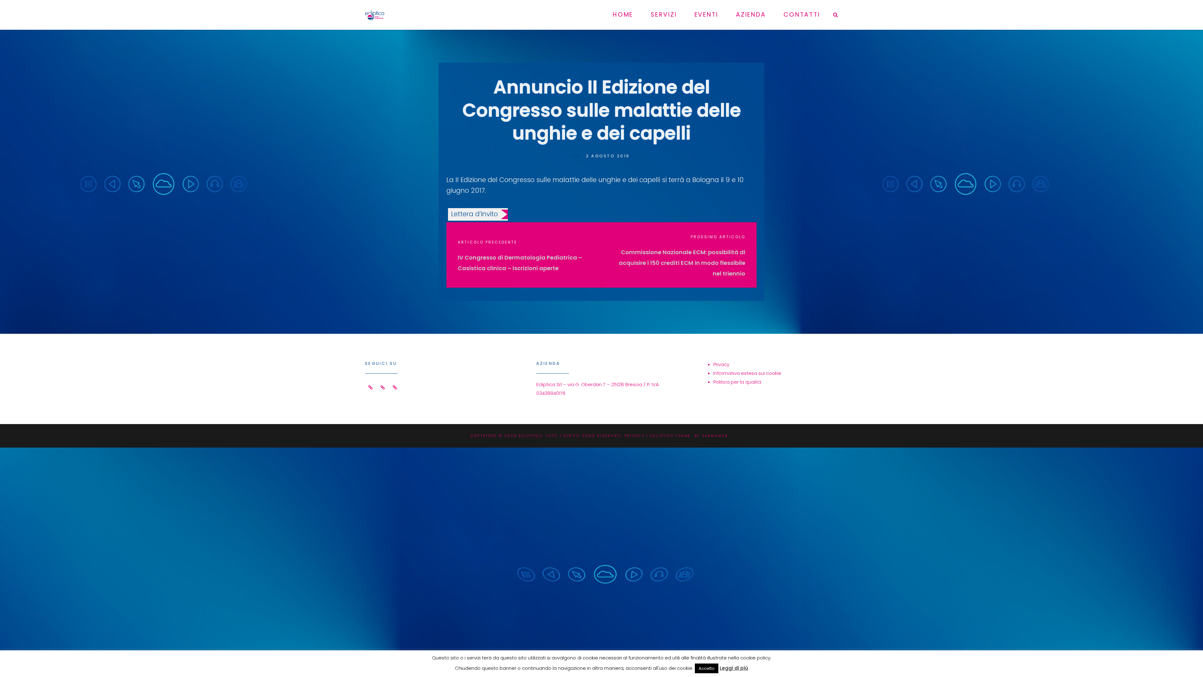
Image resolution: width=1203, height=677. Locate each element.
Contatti (802, 14)
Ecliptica (531, 435)
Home (623, 14)
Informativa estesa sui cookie (747, 373)
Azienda (751, 14)
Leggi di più (734, 668)
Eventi (706, 14)
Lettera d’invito (474, 213)
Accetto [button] (707, 668)
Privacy (721, 364)
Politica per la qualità (737, 382)
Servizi (664, 14)
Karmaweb (715, 435)
